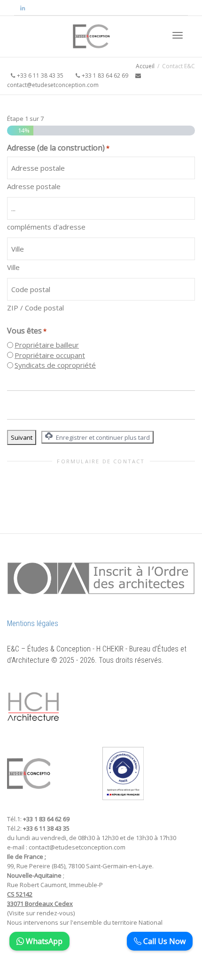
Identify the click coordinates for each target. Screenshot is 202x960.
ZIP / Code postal (35, 307)
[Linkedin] (22, 8)
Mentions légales (32, 623)
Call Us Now (163, 941)
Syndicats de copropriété (55, 365)
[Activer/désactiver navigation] (177, 35)
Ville (13, 267)
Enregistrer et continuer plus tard (102, 437)
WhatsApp (43, 941)
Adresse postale (34, 186)
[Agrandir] (47, 692)
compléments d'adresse (46, 226)
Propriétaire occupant (50, 355)
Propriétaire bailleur (47, 344)
